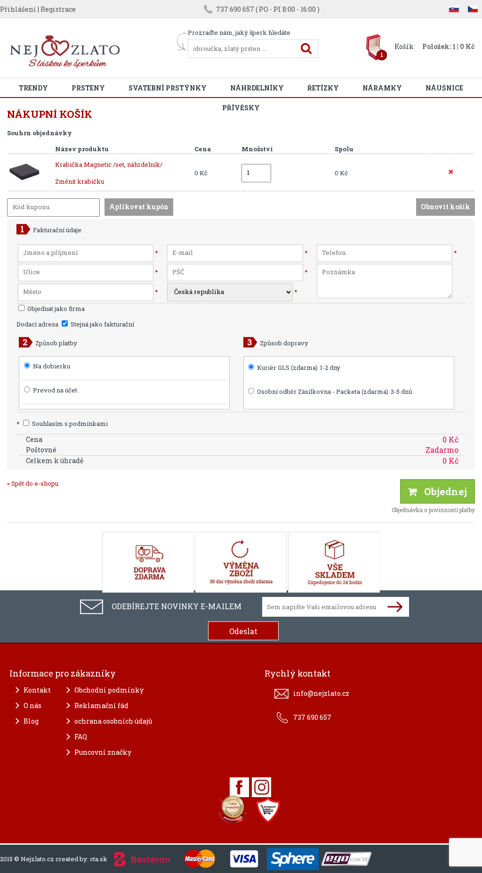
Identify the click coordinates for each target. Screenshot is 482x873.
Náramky (382, 87)
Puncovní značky (102, 752)
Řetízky (323, 87)
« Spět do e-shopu (32, 483)
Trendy (33, 87)
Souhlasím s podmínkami (62, 423)
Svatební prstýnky (168, 87)
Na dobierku (51, 366)
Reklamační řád (101, 705)
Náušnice (444, 87)
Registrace (58, 9)
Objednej (442, 491)
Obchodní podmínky (109, 689)
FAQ (80, 736)
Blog (31, 721)
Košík (404, 46)
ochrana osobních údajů (113, 721)
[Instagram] (261, 787)
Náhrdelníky (257, 87)
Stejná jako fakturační (101, 324)
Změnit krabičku (79, 181)
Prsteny (88, 87)
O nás (32, 705)
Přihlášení (18, 9)
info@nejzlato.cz (321, 693)
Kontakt (37, 689)
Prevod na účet (55, 390)
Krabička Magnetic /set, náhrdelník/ (108, 164)
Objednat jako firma (55, 308)
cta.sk (98, 859)
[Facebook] (239, 787)
